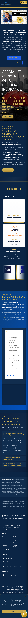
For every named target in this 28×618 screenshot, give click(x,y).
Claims (14, 536)
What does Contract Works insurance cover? (11, 458)
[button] (25, 596)
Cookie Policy (14, 614)
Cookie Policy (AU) (16, 541)
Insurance (7, 116)
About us (4, 541)
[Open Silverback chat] (24, 614)
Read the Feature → (14, 57)
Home (3, 536)
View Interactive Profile (14, 62)
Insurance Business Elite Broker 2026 (11, 499)
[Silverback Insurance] (7, 5)
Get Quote (7, 169)
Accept (14, 611)
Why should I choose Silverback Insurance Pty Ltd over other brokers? (13, 434)
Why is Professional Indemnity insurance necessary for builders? (12, 464)
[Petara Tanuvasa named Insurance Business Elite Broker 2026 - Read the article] (14, 23)
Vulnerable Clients (15, 545)
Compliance (5, 549)
